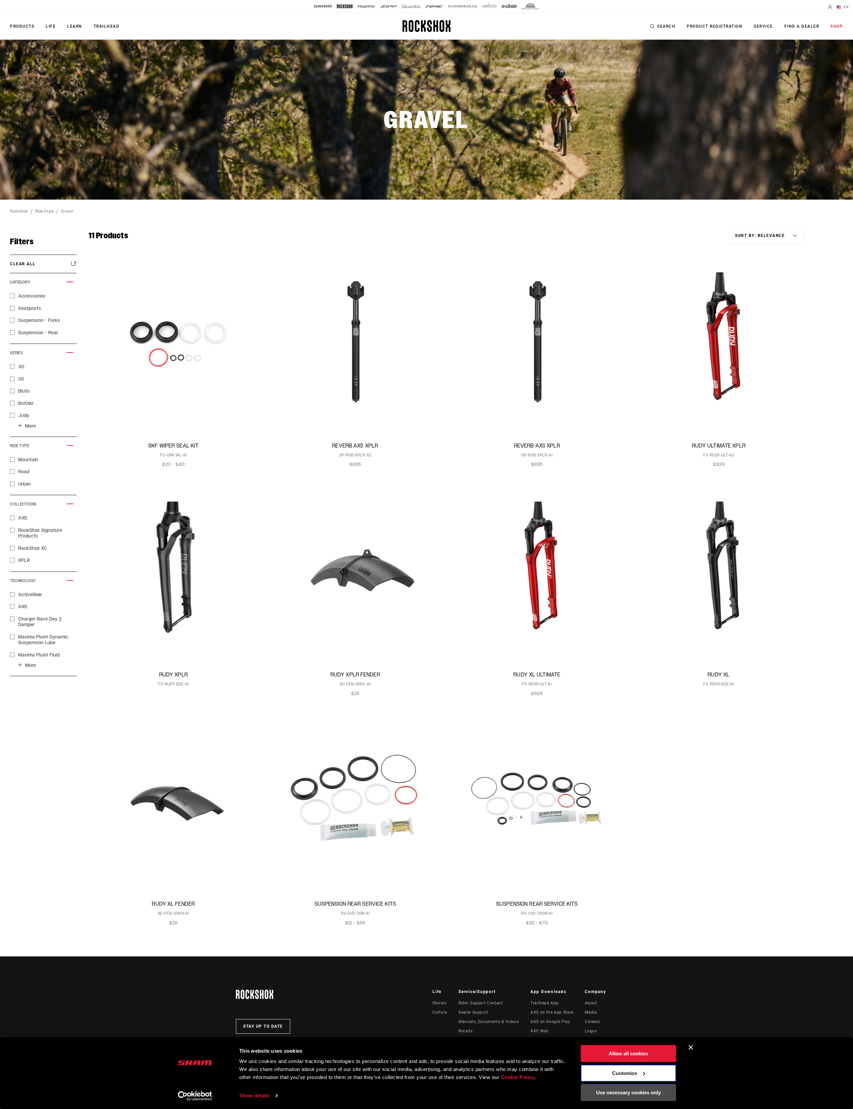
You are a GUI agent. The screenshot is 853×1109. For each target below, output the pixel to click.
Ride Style (44, 211)
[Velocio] (488, 6)
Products (22, 26)
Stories (439, 1003)
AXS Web (539, 1031)
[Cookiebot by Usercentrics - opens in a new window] (195, 1096)
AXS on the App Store (551, 1012)
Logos (591, 1031)
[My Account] (830, 7)
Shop (836, 26)
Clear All (23, 264)
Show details (254, 1095)
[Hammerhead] (462, 6)
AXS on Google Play (550, 1021)
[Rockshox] (345, 6)
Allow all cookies (628, 1053)
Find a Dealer (801, 26)
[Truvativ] (366, 6)
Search (666, 26)
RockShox (19, 211)
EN (845, 7)
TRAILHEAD (107, 26)
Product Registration (714, 26)
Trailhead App (544, 1003)
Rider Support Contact (480, 1003)
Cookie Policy (518, 1077)
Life (51, 26)
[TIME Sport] (434, 6)
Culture (439, 1012)
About (591, 1003)
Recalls (465, 1031)
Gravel (67, 211)
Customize (624, 1073)
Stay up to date (263, 1026)
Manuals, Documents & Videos (488, 1021)
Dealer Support (473, 1012)
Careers (592, 1021)
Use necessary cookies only (628, 1092)
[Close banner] (690, 1047)
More (30, 426)
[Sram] (323, 6)
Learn (74, 26)
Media (591, 1012)
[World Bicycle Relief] (530, 6)
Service (763, 26)
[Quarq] (411, 6)
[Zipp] (388, 6)
